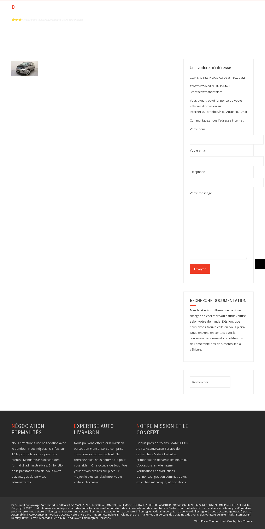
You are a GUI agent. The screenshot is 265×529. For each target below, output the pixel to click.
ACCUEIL (122, 10)
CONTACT (189, 10)
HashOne (226, 521)
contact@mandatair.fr (206, 92)
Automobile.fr (211, 112)
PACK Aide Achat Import (154, 10)
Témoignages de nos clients (226, 10)
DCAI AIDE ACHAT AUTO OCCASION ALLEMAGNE (41, 10)
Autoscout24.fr (236, 112)
